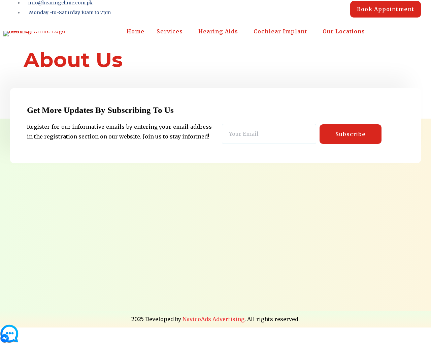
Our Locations (344, 31)
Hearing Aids (218, 31)
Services (170, 31)
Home (135, 31)
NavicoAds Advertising (213, 319)
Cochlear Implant (280, 31)
